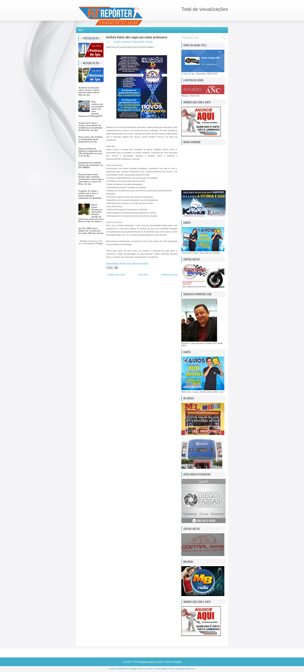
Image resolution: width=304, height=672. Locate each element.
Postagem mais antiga (169, 274)
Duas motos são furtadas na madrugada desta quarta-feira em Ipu (90, 139)
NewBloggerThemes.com (185, 669)
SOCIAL (149, 42)
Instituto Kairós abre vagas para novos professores (136, 37)
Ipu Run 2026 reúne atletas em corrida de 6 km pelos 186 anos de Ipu (91, 230)
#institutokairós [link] (112, 263)
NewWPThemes (123, 669)
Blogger (99, 243)
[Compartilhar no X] (113, 267)
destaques (126, 42)
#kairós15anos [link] (126, 263)
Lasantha (149, 669)
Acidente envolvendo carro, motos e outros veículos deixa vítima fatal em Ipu (89, 91)
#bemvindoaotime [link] (140, 263)
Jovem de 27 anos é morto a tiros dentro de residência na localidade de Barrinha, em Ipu (90, 126)
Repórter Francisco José (150, 662)
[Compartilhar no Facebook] (116, 267)
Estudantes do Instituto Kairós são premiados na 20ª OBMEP (90, 165)
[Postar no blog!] (110, 267)
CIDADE (117, 42)
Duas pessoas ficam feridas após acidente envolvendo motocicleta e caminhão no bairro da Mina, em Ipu (91, 179)
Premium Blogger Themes (164, 669)
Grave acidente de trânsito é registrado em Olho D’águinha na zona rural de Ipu (90, 152)
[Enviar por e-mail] (107, 267)
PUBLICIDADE (138, 42)
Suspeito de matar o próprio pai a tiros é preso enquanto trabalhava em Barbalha (89, 194)
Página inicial (143, 274)
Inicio (80, 30)
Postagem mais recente (116, 274)
